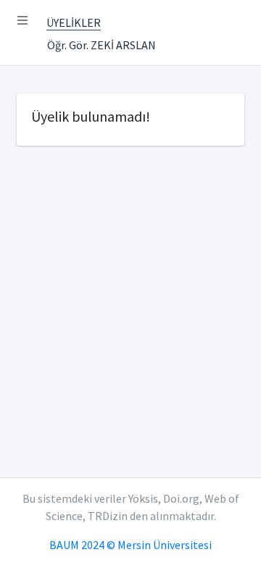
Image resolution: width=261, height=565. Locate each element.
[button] (22, 20)
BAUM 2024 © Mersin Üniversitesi (130, 544)
